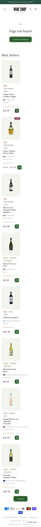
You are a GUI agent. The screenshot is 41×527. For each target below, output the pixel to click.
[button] (4, 9)
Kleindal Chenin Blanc (9, 371)
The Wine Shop (12, 517)
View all (20, 499)
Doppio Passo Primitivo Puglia (9, 96)
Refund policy (23, 517)
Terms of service (16, 521)
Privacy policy (33, 517)
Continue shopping (20, 39)
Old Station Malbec (11, 318)
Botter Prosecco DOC (9, 265)
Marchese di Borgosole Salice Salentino (9, 210)
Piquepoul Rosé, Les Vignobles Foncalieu (11, 421)
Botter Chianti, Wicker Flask (9, 152)
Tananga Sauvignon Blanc (10, 476)
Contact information (15, 524)
